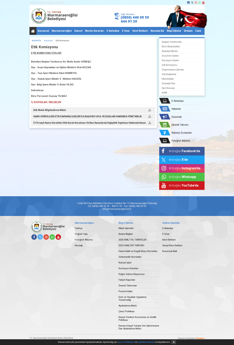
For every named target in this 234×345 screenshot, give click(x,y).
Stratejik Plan (168, 83)
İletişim (188, 30)
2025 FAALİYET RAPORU (131, 245)
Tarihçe (78, 228)
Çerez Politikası (127, 311)
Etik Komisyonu (62, 41)
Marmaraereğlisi (62, 30)
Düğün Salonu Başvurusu (132, 274)
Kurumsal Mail (169, 251)
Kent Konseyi (168, 88)
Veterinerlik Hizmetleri (130, 256)
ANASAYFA (36, 41)
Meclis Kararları (94, 30)
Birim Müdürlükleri (171, 46)
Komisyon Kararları (128, 268)
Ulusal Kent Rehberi (172, 245)
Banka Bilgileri (126, 234)
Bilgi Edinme (174, 30)
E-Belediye (113, 30)
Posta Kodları (126, 291)
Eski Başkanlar (169, 74)
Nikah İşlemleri (126, 228)
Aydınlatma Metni (128, 305)
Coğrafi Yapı (81, 234)
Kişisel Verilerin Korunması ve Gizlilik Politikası (137, 318)
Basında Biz (157, 30)
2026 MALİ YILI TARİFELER (132, 239)
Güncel (78, 30)
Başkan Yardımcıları (172, 42)
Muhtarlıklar (168, 79)
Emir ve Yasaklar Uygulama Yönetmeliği (132, 298)
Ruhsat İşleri (125, 262)
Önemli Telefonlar (128, 285)
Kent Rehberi (140, 30)
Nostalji (79, 245)
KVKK (164, 92)
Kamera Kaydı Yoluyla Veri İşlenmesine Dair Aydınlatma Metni (139, 327)
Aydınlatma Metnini (146, 342)
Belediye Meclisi (170, 51)
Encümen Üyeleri (170, 55)
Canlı (198, 30)
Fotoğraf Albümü (84, 239)
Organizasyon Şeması (173, 69)
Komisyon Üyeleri (170, 60)
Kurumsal (43, 30)
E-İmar (126, 30)
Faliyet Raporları (127, 279)
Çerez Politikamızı (126, 342)
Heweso (200, 338)
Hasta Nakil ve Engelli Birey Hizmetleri (138, 251)
